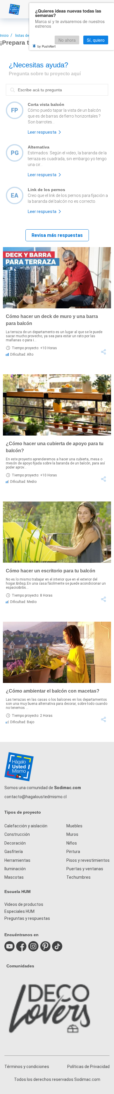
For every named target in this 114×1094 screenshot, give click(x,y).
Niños (71, 843)
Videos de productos (23, 904)
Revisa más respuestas (57, 235)
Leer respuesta (42, 132)
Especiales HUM (19, 911)
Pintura (73, 851)
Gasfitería (13, 851)
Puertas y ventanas (84, 868)
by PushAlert (46, 46)
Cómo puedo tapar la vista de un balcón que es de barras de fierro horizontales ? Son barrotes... (64, 116)
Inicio (4, 36)
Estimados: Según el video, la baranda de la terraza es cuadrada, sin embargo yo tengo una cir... (67, 159)
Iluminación (15, 868)
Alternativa (38, 147)
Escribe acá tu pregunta (28, 84)
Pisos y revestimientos (88, 860)
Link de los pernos (46, 189)
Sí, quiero (96, 40)
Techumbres (78, 877)
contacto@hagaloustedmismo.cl (35, 796)
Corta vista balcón (46, 104)
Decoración (15, 843)
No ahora (67, 40)
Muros (72, 834)
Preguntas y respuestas (27, 918)
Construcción (17, 834)
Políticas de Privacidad (88, 1066)
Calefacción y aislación (25, 826)
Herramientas (17, 860)
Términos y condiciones (26, 1066)
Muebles (74, 826)
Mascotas (14, 877)
